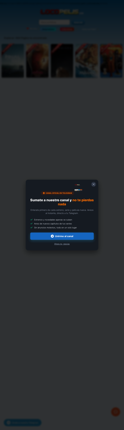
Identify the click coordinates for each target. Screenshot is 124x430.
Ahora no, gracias (62, 244)
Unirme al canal (64, 236)
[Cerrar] (93, 184)
